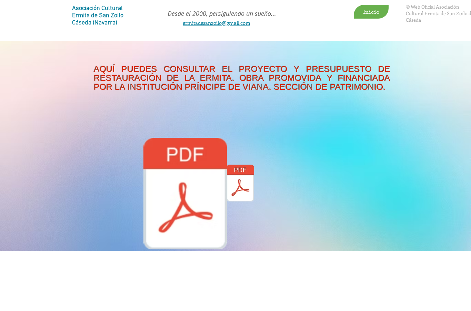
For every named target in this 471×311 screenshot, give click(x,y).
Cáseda (81, 23)
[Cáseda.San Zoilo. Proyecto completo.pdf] (185, 194)
